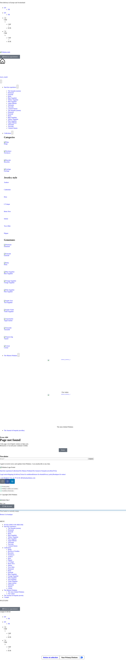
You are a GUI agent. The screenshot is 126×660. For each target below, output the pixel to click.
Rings (6, 144)
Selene (6, 219)
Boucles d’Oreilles (13, 551)
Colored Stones (12, 108)
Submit (91, 459)
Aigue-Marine (12, 103)
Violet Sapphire (9, 311)
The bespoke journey (14, 91)
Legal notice (4, 474)
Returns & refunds (38, 474)
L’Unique (7, 204)
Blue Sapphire (12, 98)
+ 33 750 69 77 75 (6, 478)
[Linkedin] (12, 481)
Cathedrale (7, 189)
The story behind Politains (65, 427)
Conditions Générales (8, 491)
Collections (15, 471)
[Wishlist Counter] (63, 70)
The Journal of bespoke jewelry (14, 595)
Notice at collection (50, 657)
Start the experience (6, 471)
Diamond (11, 93)
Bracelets (7, 162)
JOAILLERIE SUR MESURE (13, 525)
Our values (65, 392)
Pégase (6, 233)
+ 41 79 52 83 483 (17, 478)
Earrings (6, 171)
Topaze (6, 338)
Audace (6, 182)
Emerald (10, 94)
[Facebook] (7, 481)
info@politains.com (29, 478)
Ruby (9, 96)
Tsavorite (11, 107)
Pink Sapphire (12, 101)
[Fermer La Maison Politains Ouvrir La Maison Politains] (18, 355)
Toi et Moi (7, 226)
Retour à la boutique (6, 514)
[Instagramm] (2, 481)
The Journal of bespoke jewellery (42, 471)
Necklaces (7, 153)
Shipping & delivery (14, 474)
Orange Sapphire (9, 282)
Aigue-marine (8, 320)
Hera (5, 197)
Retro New (7, 211)
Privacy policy (48, 474)
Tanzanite (11, 105)
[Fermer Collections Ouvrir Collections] (12, 132)
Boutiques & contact (59, 474)
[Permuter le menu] (1, 81)
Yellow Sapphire (13, 100)
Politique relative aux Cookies (10, 488)
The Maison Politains (25, 471)
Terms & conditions (26, 474)
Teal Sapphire (8, 302)
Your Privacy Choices (69, 657)
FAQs (55, 471)
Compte (6, 597)
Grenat (6, 348)
